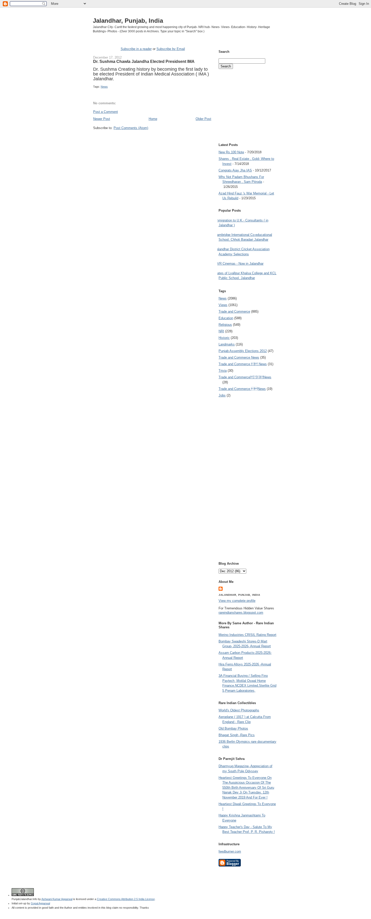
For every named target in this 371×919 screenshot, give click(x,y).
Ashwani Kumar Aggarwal (56, 899)
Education (226, 318)
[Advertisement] (152, 139)
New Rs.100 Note (231, 152)
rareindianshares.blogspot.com (241, 612)
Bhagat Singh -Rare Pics (237, 735)
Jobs (222, 395)
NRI (221, 331)
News (104, 86)
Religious (225, 325)
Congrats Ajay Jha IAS (235, 170)
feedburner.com (230, 851)
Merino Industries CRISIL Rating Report (247, 635)
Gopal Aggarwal (40, 903)
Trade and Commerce (234, 311)
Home (153, 119)
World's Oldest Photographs (239, 710)
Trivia (223, 370)
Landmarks (227, 344)
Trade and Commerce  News (243, 364)
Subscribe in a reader (136, 49)
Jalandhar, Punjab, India (128, 20)
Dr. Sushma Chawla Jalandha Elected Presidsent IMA (144, 61)
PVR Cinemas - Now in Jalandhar (239, 263)
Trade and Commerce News (245, 377)
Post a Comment (105, 112)
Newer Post (101, 119)
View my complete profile (237, 601)
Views (223, 305)
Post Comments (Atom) (131, 128)
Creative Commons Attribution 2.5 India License (126, 899)
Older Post (203, 119)
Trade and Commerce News (239, 357)
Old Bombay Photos (233, 728)
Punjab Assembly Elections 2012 (243, 351)
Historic (224, 338)
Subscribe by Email (170, 49)
